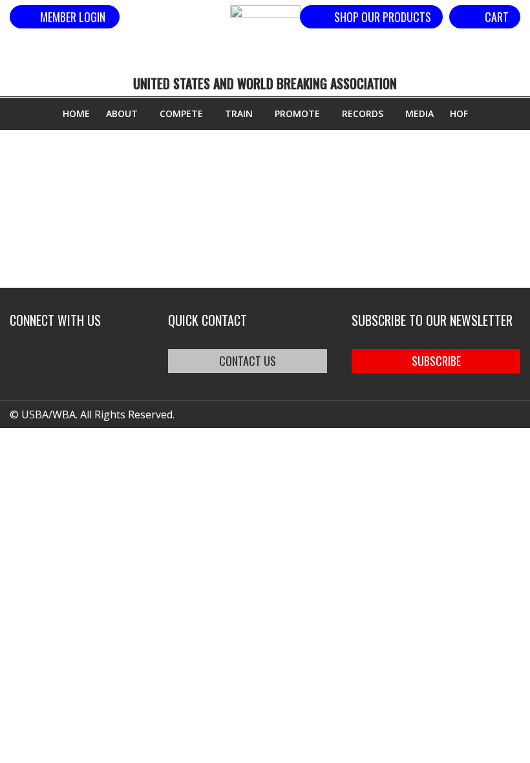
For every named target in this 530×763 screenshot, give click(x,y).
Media (419, 113)
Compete (181, 113)
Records (362, 113)
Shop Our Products (382, 16)
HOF (459, 113)
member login (72, 16)
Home (76, 113)
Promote (297, 113)
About (122, 113)
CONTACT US (247, 360)
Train (239, 113)
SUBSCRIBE (436, 360)
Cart (497, 16)
